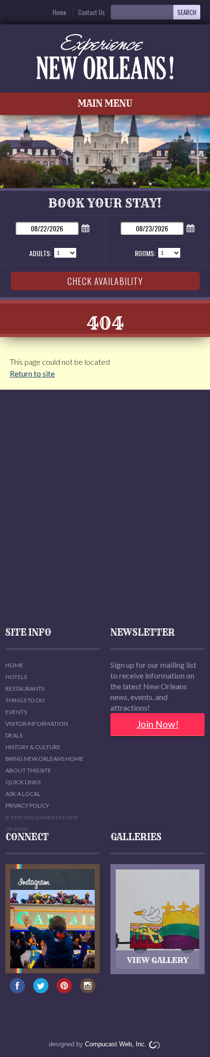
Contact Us (91, 12)
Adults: (40, 253)
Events (16, 712)
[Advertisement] (105, 509)
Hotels (16, 676)
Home (59, 12)
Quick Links (23, 782)
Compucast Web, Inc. (116, 1044)
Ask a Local (23, 793)
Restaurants (24, 688)
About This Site (28, 770)
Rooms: (145, 253)
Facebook (17, 990)
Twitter (40, 990)
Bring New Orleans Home (44, 758)
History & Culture (33, 747)
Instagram (87, 990)
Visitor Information (36, 723)
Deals (13, 735)
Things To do (25, 700)
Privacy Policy (27, 805)
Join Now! (158, 724)
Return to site (32, 373)
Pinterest (64, 990)
